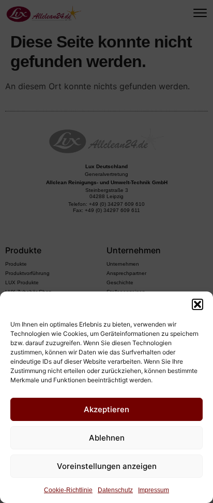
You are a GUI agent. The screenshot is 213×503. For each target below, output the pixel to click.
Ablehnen (107, 438)
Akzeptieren (106, 409)
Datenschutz (115, 490)
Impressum (153, 490)
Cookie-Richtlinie (68, 490)
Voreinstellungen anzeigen (107, 466)
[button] (197, 304)
